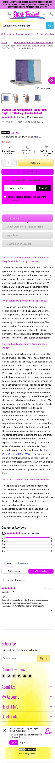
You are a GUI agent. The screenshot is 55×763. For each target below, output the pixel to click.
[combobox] (23, 25)
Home (4, 42)
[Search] (50, 25)
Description (13, 218)
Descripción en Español (19, 243)
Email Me (43, 188)
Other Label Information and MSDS (25, 226)
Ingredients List (14, 235)
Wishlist (31, 34)
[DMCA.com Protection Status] (27, 750)
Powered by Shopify (27, 753)
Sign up (43, 658)
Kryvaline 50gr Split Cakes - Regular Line (33, 42)
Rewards (7, 34)
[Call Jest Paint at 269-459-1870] (9, 13)
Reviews (19, 34)
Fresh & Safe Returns (28, 152)
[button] (27, 136)
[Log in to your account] (43, 14)
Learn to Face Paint (46, 34)
